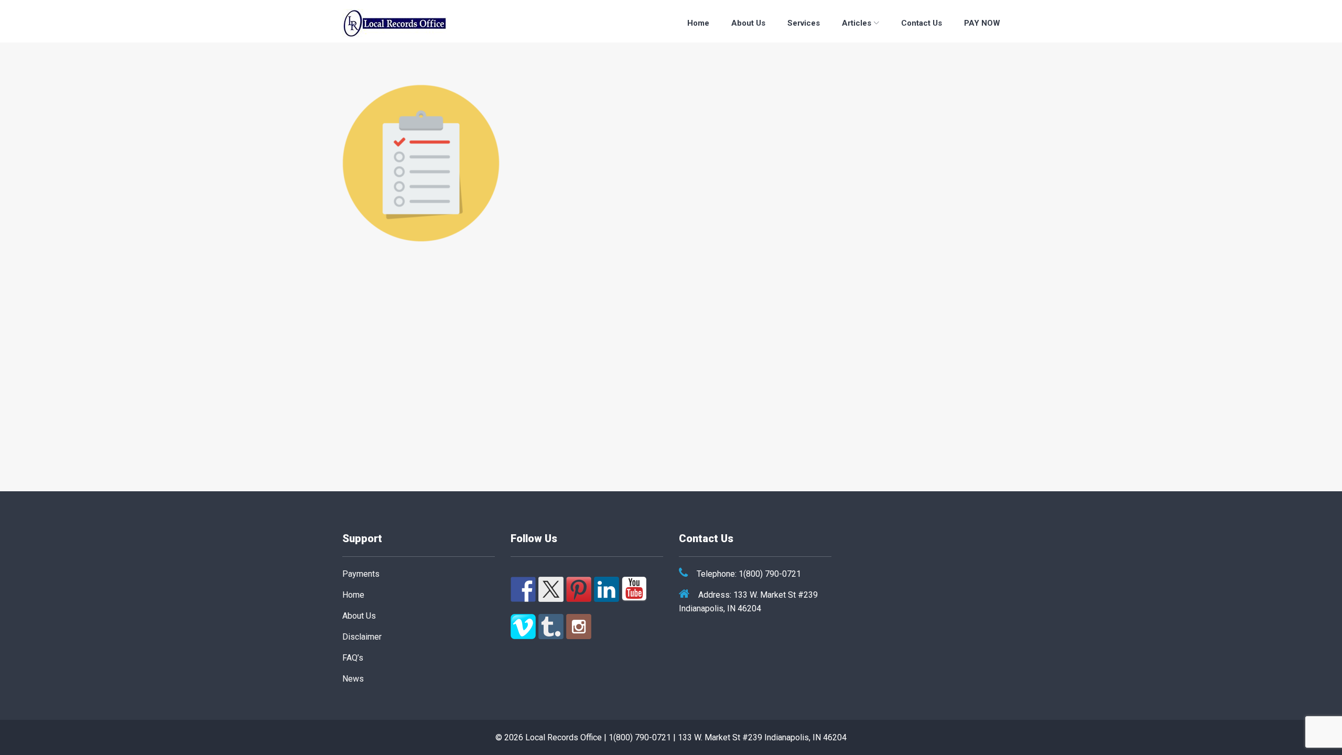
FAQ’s (352, 658)
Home (698, 23)
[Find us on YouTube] (634, 589)
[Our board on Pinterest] (578, 589)
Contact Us (921, 23)
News (353, 679)
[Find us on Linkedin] (606, 589)
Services (803, 23)
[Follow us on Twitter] (551, 589)
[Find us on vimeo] (523, 626)
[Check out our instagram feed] (578, 626)
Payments (361, 574)
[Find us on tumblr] (551, 626)
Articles (856, 23)
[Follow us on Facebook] (523, 589)
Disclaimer (362, 637)
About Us (748, 23)
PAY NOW (982, 23)
